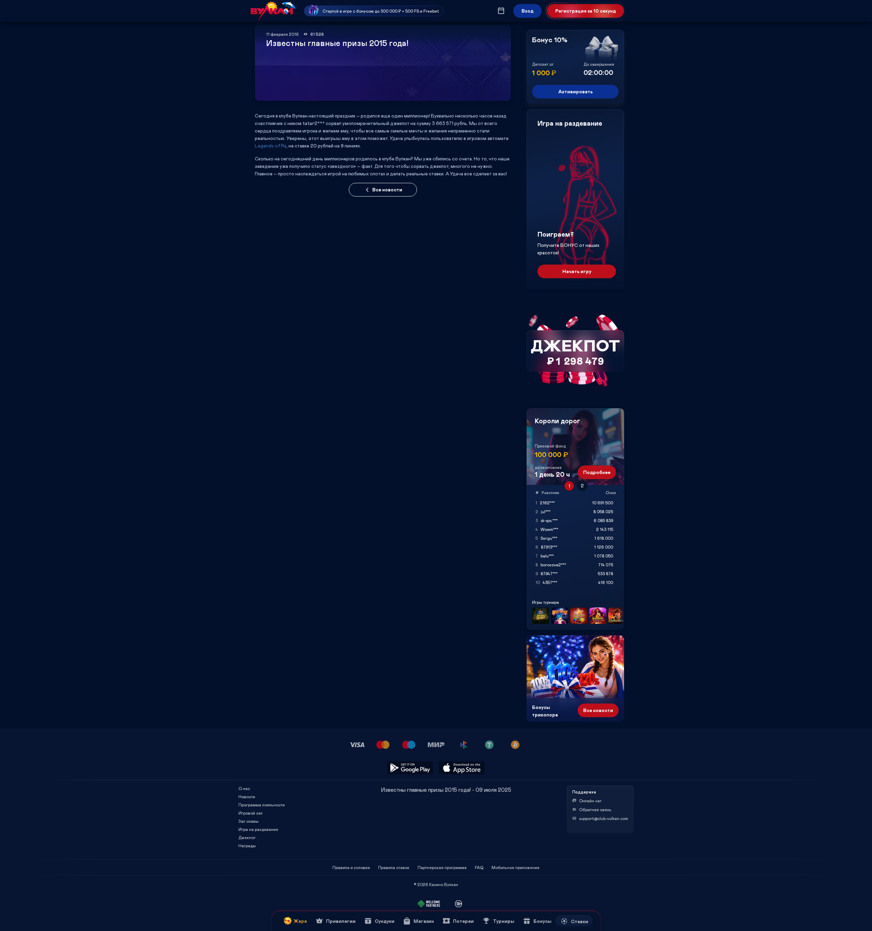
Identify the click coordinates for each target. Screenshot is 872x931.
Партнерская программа (442, 867)
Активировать (575, 91)
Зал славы (248, 821)
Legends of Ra (270, 145)
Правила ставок (393, 867)
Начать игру (576, 271)
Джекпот (246, 837)
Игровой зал (250, 813)
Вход (527, 10)
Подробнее (596, 472)
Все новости (387, 189)
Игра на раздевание (258, 829)
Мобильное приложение (516, 867)
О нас (244, 788)
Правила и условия (351, 867)
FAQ (479, 867)
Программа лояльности (261, 804)
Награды (247, 845)
